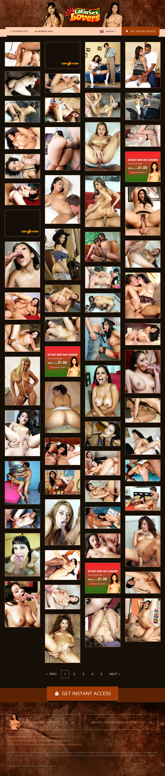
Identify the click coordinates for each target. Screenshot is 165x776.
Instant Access (43, 736)
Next (113, 674)
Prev (52, 674)
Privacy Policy (75, 744)
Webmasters (52, 740)
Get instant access (143, 31)
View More (56, 736)
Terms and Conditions (17, 740)
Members (18, 736)
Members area (45, 31)
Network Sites (20, 31)
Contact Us (64, 740)
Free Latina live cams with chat (45, 722)
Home (9, 736)
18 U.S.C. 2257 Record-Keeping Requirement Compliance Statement (37, 744)
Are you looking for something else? (118, 722)
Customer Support (36, 740)
